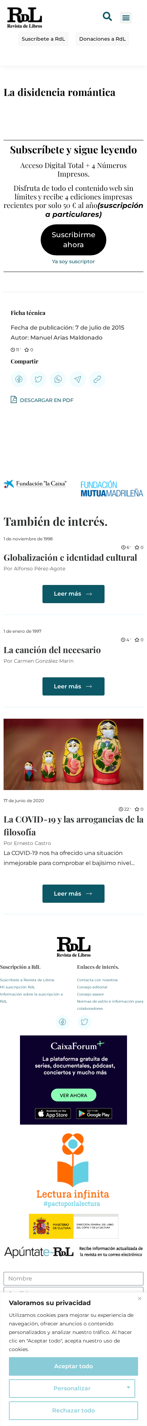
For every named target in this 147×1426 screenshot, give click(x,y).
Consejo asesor (90, 994)
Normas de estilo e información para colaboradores (110, 1005)
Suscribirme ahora (73, 239)
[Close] (139, 1298)
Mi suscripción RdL (17, 987)
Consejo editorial (92, 987)
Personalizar (72, 1388)
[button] (126, 18)
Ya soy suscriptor (73, 261)
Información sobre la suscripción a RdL (31, 998)
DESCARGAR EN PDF (46, 400)
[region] (73, 1359)
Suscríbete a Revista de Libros (27, 980)
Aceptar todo (73, 1366)
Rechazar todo (73, 1410)
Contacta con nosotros (97, 980)
